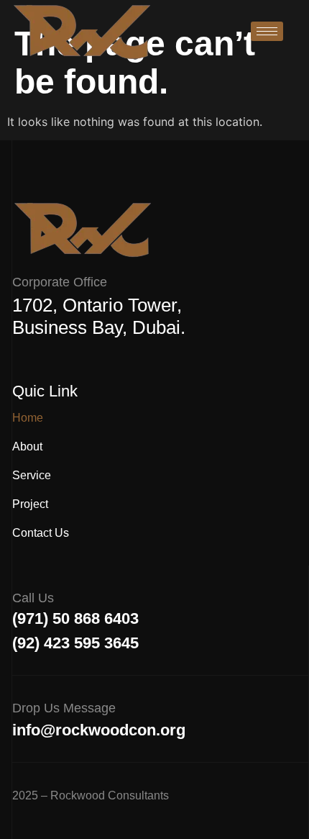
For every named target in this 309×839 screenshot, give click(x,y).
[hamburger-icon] (267, 31)
